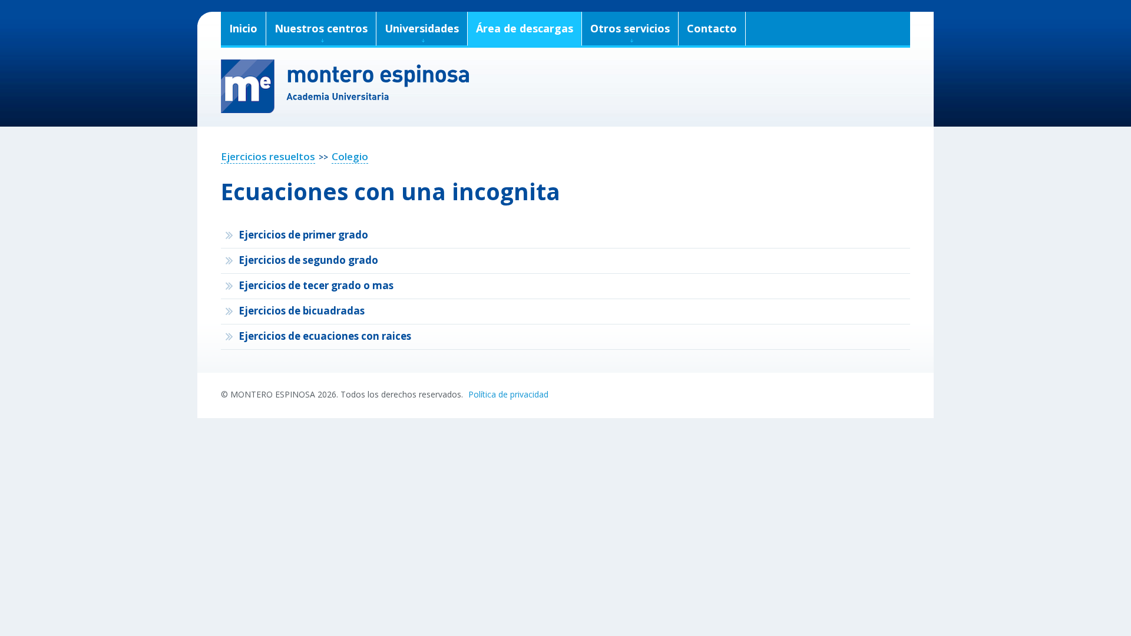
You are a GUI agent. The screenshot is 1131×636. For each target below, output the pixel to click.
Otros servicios (630, 28)
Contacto (712, 28)
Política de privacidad (508, 394)
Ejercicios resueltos (268, 156)
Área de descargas (524, 28)
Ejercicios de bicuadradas (302, 310)
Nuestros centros (321, 28)
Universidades (422, 28)
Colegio (350, 156)
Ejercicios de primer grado (303, 234)
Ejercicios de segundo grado (308, 260)
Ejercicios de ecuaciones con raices (325, 336)
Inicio (243, 28)
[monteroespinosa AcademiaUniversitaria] (565, 86)
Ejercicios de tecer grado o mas (316, 285)
